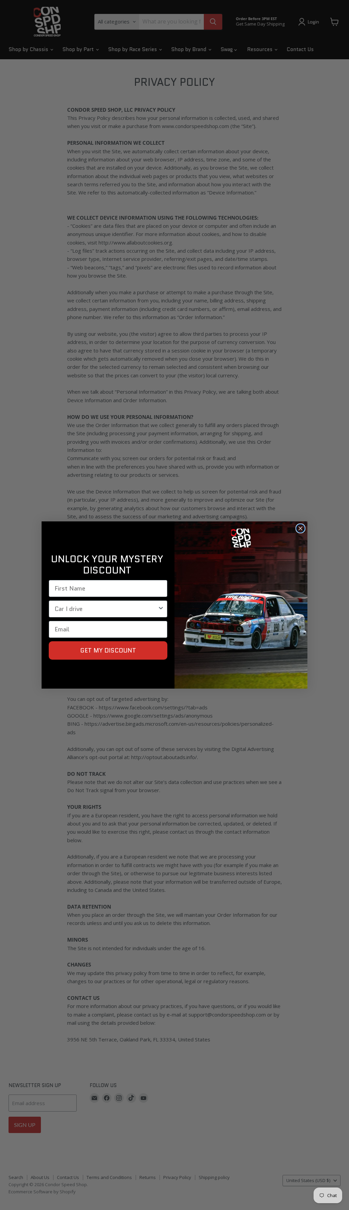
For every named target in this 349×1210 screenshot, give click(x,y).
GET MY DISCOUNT (108, 650)
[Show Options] (160, 609)
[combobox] (106, 609)
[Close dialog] (300, 528)
